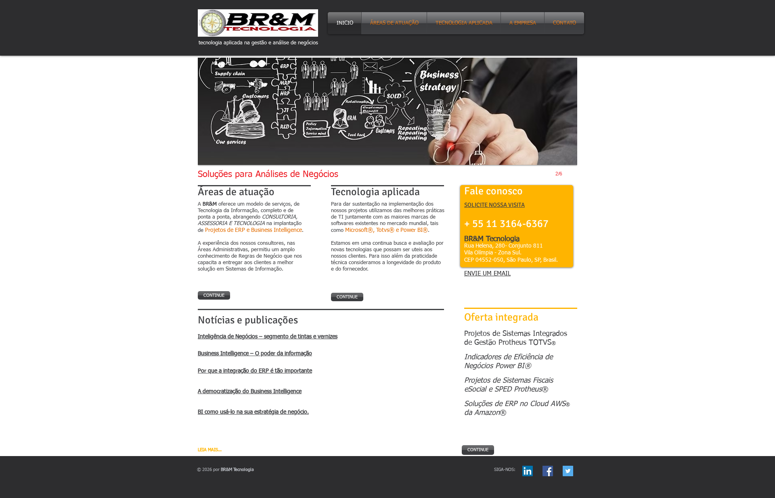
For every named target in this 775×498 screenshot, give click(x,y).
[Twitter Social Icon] (568, 471)
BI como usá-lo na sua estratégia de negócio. (253, 412)
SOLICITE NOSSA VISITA (494, 204)
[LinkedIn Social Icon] (527, 471)
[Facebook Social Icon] (547, 471)
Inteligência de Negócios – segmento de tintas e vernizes (267, 337)
